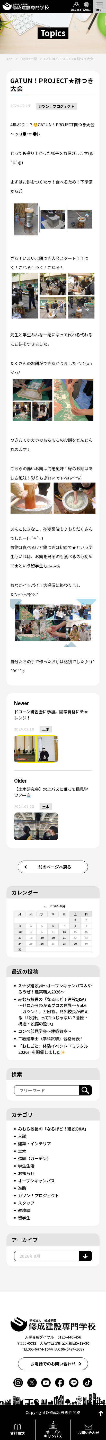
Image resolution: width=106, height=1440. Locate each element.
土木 (45, 729)
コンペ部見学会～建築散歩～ (45, 1031)
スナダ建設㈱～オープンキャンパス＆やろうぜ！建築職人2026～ (55, 988)
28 (64, 943)
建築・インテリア (34, 1143)
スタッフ (26, 1203)
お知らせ (26, 1173)
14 (64, 932)
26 (41, 943)
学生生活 (26, 1166)
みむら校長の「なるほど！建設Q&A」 (53, 1129)
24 (19, 943)
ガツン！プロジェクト (56, 106)
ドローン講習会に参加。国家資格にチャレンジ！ (51, 714)
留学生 (24, 1218)
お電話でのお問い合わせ (53, 1364)
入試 (22, 1136)
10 (19, 932)
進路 (22, 1188)
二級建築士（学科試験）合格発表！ (51, 1038)
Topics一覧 (28, 58)
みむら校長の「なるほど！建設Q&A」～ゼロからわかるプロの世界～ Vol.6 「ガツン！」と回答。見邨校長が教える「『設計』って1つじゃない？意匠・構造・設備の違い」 (54, 1011)
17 (19, 937)
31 (19, 949)
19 (41, 937)
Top (9, 58)
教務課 (24, 1210)
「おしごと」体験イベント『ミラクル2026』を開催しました (53, 1049)
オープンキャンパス (36, 1181)
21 (64, 937)
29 (75, 943)
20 (53, 937)
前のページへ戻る (54, 867)
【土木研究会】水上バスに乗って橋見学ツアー (51, 792)
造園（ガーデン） (34, 1158)
